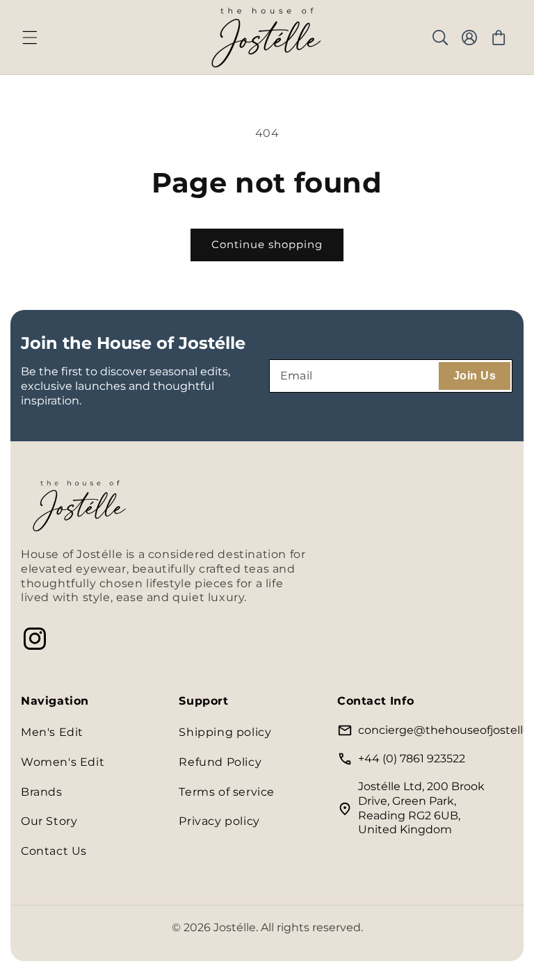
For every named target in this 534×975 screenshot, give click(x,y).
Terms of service (227, 791)
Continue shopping (267, 244)
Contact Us (54, 851)
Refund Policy (220, 762)
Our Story (49, 821)
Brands (42, 791)
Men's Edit (52, 732)
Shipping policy (225, 732)
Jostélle (234, 927)
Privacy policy (219, 821)
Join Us (474, 376)
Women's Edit (62, 762)
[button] (30, 37)
